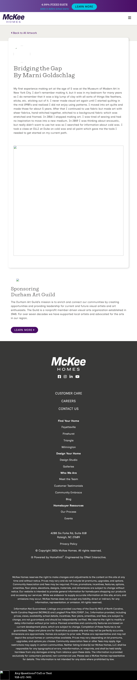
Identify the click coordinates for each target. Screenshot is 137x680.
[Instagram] (65, 377)
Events (68, 518)
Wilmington (68, 447)
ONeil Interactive (94, 557)
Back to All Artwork (25, 32)
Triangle (68, 440)
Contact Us (68, 409)
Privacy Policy (68, 543)
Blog (68, 499)
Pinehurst (69, 433)
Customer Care (68, 393)
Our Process (68, 511)
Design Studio (68, 459)
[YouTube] (77, 377)
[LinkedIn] (71, 377)
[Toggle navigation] (129, 18)
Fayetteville (68, 427)
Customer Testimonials (68, 485)
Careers (68, 401)
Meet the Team (68, 479)
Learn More (84, 6)
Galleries (68, 466)
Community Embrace (68, 492)
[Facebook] (59, 377)
